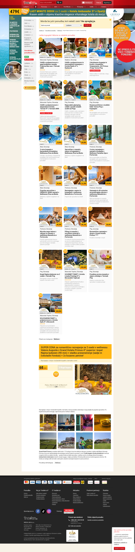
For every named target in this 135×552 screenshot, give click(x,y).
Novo (26, 57)
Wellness (57, 462)
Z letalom (105, 7)
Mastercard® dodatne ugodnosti (28, 44)
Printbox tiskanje (40, 498)
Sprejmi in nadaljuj (119, 548)
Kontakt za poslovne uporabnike (96, 520)
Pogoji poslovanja (56, 497)
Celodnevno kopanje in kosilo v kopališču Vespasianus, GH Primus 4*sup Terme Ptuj (99, 65)
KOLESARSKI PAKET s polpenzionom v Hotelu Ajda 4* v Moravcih (49, 320)
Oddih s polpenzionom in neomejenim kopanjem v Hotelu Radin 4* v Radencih (74, 65)
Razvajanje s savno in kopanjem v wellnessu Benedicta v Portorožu (73, 192)
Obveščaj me (88, 2)
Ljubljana (27, 7)
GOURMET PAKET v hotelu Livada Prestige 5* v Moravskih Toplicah (75, 276)
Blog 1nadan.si (77, 497)
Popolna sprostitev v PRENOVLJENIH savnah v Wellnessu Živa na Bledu (49, 192)
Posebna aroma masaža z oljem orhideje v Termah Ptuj (99, 276)
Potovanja (46, 7)
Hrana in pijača (106, 495)
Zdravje (105, 504)
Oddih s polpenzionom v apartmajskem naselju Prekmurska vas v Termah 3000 (50, 65)
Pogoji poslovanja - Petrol (58, 498)
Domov (25, 493)
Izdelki (93, 7)
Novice (74, 493)
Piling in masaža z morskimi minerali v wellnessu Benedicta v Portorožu (73, 234)
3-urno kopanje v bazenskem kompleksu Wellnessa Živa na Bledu (49, 151)
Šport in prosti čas (107, 498)
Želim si (26, 497)
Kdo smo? (54, 493)
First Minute (68, 7)
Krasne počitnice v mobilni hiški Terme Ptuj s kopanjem (100, 107)
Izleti (57, 7)
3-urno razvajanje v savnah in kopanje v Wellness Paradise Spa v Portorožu (99, 152)
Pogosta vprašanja (41, 495)
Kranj (27, 72)
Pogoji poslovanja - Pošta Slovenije (60, 500)
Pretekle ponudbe (28, 495)
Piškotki (54, 504)
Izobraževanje (106, 506)
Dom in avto (106, 502)
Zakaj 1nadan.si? (91, 493)
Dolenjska (28, 78)
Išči (60, 2)
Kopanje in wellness (28, 39)
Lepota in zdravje (107, 497)
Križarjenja (81, 7)
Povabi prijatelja (77, 500)
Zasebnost (54, 502)
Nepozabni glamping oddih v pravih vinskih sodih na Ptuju (73, 107)
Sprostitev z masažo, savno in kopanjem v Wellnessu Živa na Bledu (74, 151)
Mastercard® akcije (78, 502)
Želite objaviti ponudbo (92, 495)
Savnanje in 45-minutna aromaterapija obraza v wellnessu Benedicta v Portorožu (98, 193)
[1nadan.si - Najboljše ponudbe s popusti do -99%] (30, 2)
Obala (27, 75)
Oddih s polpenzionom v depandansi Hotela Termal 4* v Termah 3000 (49, 107)
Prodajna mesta (40, 497)
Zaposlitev (75, 495)
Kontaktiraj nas (56, 495)
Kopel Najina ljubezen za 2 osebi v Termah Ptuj (50, 275)
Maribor (28, 66)
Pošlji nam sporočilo (76, 526)
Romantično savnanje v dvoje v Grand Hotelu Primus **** (98, 233)
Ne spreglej (29, 59)
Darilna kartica (30, 88)
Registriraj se (107, 2)
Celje (27, 69)
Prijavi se (98, 2)
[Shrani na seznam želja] (59, 40)
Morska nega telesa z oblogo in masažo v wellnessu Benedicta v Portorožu (48, 234)
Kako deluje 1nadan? (41, 493)
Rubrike (105, 490)
